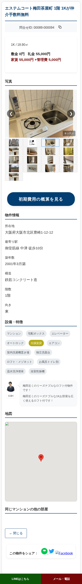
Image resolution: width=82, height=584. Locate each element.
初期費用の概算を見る (41, 199)
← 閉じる (16, 533)
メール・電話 (61, 578)
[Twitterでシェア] (51, 553)
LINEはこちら (20, 578)
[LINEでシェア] (44, 553)
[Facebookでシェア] (64, 553)
